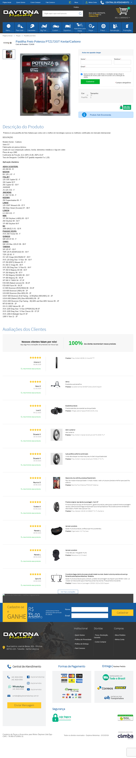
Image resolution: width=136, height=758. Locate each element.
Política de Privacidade (83, 639)
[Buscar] (80, 14)
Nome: (83, 59)
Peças (18, 35)
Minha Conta (119, 639)
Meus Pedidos (120, 635)
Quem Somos (20, 2)
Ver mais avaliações (68, 592)
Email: (83, 66)
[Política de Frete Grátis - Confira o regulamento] (68, 598)
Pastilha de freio (30, 36)
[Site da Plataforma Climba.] (125, 735)
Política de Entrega (82, 644)
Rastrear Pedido (119, 666)
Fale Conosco (50, 2)
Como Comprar (36, 2)
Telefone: (117, 59)
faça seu (94, 14)
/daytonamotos (35, 683)
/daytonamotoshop (35, 677)
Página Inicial (7, 2)
